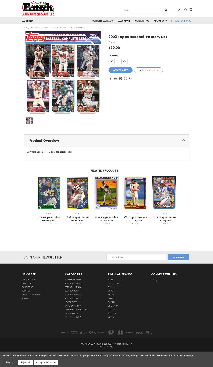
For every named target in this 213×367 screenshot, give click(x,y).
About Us (159, 20)
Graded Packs (71, 313)
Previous (205, 358)
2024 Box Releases (73, 291)
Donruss (112, 298)
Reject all (25, 362)
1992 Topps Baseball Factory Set (135, 219)
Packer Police (114, 283)
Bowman (112, 302)
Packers (112, 313)
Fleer (110, 287)
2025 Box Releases (73, 294)
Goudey (111, 309)
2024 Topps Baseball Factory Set (164, 219)
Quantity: (114, 55)
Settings (10, 362)
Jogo (110, 291)
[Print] (120, 78)
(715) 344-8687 (183, 20)
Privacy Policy (186, 355)
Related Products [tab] (104, 171)
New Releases (71, 302)
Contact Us (142, 20)
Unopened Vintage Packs (76, 309)
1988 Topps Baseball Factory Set (77, 219)
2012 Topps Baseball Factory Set (48, 219)
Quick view (48, 190)
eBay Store (124, 20)
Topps (110, 279)
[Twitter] (125, 78)
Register (36, 294)
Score (111, 294)
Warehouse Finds (73, 306)
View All (111, 317)
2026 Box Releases (73, 298)
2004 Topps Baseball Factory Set (106, 219)
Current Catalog (102, 20)
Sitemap (25, 298)
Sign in (25, 294)
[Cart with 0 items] (190, 9)
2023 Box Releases (73, 287)
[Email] (115, 78)
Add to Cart (49, 195)
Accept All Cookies (46, 362)
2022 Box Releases (73, 283)
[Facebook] (110, 78)
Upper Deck (113, 306)
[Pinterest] (130, 78)
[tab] (106, 140)
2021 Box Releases (73, 279)
